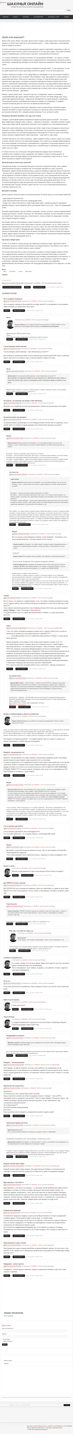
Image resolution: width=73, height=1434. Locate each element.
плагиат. (6, 595)
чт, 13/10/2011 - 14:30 (37, 1038)
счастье (20, 271)
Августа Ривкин (9, 1017)
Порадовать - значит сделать (14, 1264)
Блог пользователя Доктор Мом (12, 287)
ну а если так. (14, 472)
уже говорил (11, 921)
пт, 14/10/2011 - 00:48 (38, 1064)
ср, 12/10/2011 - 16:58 (41, 474)
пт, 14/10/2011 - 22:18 (35, 1245)
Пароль (4, 1334)
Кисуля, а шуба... (9, 866)
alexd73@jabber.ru (59, 1426)
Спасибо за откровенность (13, 957)
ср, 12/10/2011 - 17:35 (35, 754)
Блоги (15, 17)
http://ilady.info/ (36, 610)
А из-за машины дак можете (13, 826)
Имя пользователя (8, 1328)
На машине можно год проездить (15, 417)
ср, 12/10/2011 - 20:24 (35, 983)
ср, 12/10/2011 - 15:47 (34, 598)
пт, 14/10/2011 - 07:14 (37, 1125)
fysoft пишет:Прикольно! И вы (17, 1123)
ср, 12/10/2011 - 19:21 (35, 885)
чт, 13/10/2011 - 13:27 (31, 933)
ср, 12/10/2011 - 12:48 (35, 419)
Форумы (26, 17)
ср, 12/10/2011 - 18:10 (37, 847)
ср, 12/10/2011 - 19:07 (26, 868)
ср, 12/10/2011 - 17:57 (37, 784)
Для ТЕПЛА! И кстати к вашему (14, 883)
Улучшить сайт (53, 17)
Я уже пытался (11, 904)
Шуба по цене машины (11, 1000)
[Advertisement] (36, 30)
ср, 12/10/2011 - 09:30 (35, 301)
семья (4, 271)
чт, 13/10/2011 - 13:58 (40, 678)
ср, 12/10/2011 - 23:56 (41, 628)
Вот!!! (8, 317)
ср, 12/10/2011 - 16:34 (26, 716)
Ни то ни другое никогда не (13, 299)
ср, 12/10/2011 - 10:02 (28, 320)
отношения (12, 271)
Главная (5, 17)
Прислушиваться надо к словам (15, 1243)
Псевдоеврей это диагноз (15, 1035)
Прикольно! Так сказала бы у (14, 1086)
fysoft (50, 1088)
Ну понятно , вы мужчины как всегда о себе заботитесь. (23, 401)
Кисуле (8, 436)
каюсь (8, 626)
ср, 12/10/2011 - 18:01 (35, 828)
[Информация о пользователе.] (12, 283)
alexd (50, 348)
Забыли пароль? (8, 1341)
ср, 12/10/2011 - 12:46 (38, 371)
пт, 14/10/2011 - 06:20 (34, 1088)
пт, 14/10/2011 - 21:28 (38, 1166)
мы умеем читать (15, 676)
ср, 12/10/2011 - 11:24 (34, 348)
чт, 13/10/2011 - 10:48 (37, 906)
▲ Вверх (67, 1405)
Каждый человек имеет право (14, 1163)
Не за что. (7, 981)
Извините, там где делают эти (14, 752)
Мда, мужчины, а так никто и (14, 1182)
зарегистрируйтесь (39, 287)
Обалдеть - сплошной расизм (14, 1062)
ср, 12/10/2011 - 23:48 (26, 1002)
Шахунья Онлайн (25, 4)
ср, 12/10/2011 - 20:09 (26, 960)
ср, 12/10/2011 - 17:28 (43, 533)
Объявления (38, 17)
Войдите (27, 287)
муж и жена (28, 271)
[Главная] (3, 3)
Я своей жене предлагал (12, 1210)
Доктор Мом (57, 283)
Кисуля (52, 301)
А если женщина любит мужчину (15, 346)
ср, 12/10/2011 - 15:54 (37, 438)
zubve (53, 438)
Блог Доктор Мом (25, 1405)
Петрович (46, 320)
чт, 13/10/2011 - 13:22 (25, 1019)
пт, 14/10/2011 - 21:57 (35, 1184)
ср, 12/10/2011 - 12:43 (35, 403)
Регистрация (6, 1339)
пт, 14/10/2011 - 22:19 (35, 1266)
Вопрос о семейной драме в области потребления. (21, 714)
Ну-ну (8, 369)
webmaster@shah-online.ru (40, 1426)
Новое (66, 17)
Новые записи (8, 1360)
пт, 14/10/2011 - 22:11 (34, 1212)
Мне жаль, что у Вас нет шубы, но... (21, 931)
